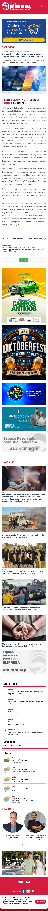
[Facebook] (24, 891)
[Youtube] (33, 891)
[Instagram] (28, 891)
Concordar (40, 901)
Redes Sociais (24, 882)
